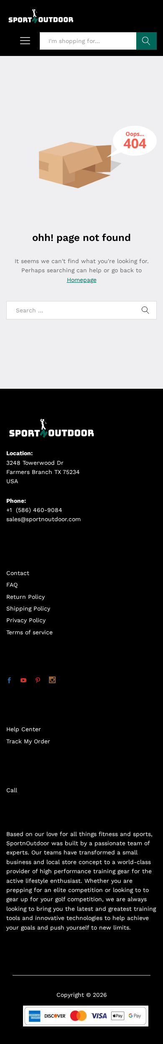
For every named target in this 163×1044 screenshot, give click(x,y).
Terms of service (29, 632)
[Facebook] (9, 680)
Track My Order (28, 741)
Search (146, 41)
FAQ (12, 584)
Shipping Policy (28, 608)
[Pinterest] (38, 680)
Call (11, 790)
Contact (17, 573)
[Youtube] (23, 680)
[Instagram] (52, 680)
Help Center (23, 729)
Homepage (82, 279)
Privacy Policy (26, 620)
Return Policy (25, 596)
